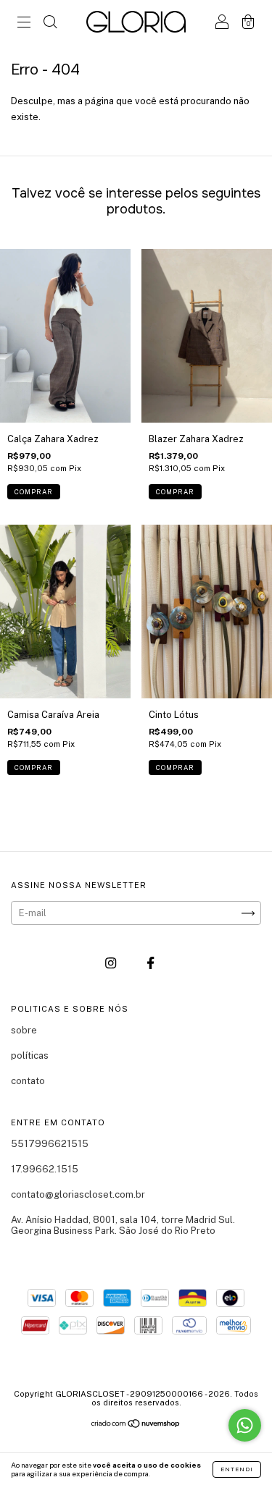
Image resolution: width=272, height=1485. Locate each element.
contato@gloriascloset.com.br (78, 1194)
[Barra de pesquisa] (50, 23)
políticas (30, 1055)
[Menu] (24, 23)
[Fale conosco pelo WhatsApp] (244, 1425)
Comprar (34, 492)
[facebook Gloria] (150, 963)
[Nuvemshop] (136, 1425)
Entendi (237, 1469)
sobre (24, 1030)
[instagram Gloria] (111, 963)
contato (28, 1080)
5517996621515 (49, 1143)
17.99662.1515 (44, 1169)
